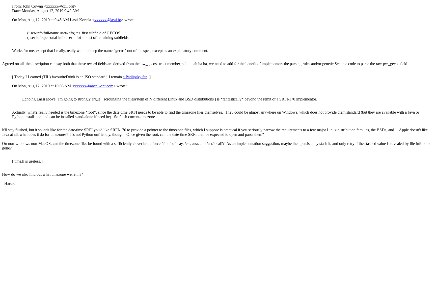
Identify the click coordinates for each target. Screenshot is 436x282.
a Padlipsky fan (135, 77)
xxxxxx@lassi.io (107, 20)
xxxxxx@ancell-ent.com (93, 86)
